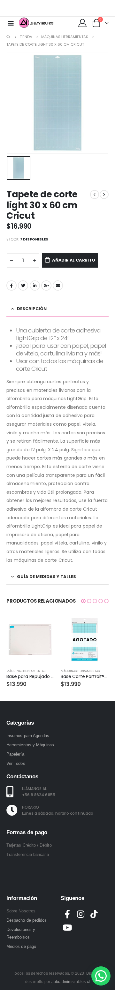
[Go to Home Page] (8, 37)
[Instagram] (100, 8)
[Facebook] (79, 8)
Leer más (98, 626)
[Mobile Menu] (10, 22)
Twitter (23, 285)
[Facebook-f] (67, 914)
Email (58, 285)
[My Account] (82, 23)
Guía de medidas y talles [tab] (46, 577)
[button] (83, 601)
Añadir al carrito (73, 260)
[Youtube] (90, 8)
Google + (46, 285)
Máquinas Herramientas (25, 671)
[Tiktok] (110, 8)
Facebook (11, 285)
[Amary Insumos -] (36, 23)
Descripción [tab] (32, 309)
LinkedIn (35, 285)
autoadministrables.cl (70, 981)
